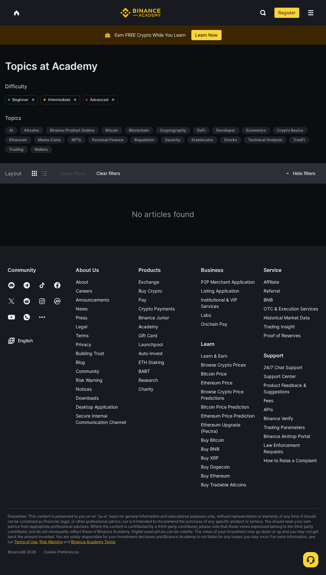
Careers (84, 291)
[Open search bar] (261, 12)
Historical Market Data (287, 317)
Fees (268, 400)
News (82, 308)
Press (81, 317)
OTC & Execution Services (291, 308)
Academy (148, 326)
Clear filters (108, 173)
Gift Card (147, 335)
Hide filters (304, 173)
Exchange (148, 282)
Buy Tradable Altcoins (223, 484)
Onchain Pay (214, 324)
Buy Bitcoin (212, 440)
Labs (206, 315)
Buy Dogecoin (215, 466)
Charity (145, 389)
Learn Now (206, 35)
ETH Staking (151, 362)
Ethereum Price (216, 382)
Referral (272, 291)
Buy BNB (210, 449)
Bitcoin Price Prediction (225, 407)
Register (286, 12)
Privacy (83, 344)
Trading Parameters (284, 427)
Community (87, 371)
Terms (82, 335)
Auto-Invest (150, 353)
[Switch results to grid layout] (34, 173)
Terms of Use (26, 541)
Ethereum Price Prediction (228, 416)
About (82, 282)
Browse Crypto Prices (223, 365)
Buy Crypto (150, 291)
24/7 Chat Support (283, 367)
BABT (144, 371)
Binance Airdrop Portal (287, 436)
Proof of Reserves (282, 335)
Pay (142, 299)
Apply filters (73, 173)
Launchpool (150, 344)
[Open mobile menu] (310, 12)
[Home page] (140, 13)
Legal (81, 326)
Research (148, 380)
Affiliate (271, 282)
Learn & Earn (214, 356)
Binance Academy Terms (93, 541)
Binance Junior (153, 317)
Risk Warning (89, 380)
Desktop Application (97, 407)
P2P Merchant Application (228, 282)
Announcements (92, 299)
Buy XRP (210, 458)
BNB (268, 299)
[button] (311, 13)
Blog (80, 362)
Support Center (280, 376)
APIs (268, 409)
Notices (84, 389)
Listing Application (220, 291)
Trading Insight (279, 326)
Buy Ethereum (215, 475)
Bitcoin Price (214, 373)
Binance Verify (278, 418)
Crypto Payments (156, 308)
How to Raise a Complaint (290, 460)
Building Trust (90, 353)
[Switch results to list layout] (44, 173)
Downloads (87, 398)
